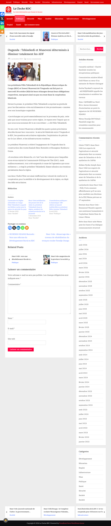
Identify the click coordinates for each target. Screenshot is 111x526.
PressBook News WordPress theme (71, 523)
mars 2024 (83, 377)
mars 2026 (83, 267)
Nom (10, 318)
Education (46, 2)
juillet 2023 (83, 414)
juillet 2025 (83, 304)
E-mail (11, 328)
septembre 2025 (86, 295)
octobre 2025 (84, 290)
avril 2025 (83, 318)
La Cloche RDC (22, 8)
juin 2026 (83, 254)
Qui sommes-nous (97, 2)
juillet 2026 (83, 249)
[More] (27, 228)
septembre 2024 (86, 350)
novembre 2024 (85, 341)
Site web (11, 339)
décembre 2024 (85, 336)
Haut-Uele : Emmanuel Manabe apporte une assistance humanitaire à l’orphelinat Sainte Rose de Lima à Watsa (91, 211)
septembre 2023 (86, 405)
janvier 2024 (84, 387)
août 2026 (83, 245)
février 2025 (84, 327)
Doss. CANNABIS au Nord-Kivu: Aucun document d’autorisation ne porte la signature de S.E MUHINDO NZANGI (90, 108)
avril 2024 (83, 373)
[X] (14, 228)
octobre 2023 (84, 400)
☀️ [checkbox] (5, 520)
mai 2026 (83, 258)
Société (37, 2)
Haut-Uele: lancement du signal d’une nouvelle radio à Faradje (22, 34)
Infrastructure (57, 2)
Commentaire (14, 284)
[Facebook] (10, 228)
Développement (69, 2)
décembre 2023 (85, 391)
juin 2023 (83, 419)
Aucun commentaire (33, 59)
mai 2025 (83, 313)
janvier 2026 (84, 277)
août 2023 (83, 409)
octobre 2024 (84, 345)
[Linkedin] (18, 228)
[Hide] (1, 36)
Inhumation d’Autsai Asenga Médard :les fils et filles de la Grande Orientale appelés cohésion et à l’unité (55, 258)
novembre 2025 (85, 286)
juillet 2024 (83, 359)
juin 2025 (83, 309)
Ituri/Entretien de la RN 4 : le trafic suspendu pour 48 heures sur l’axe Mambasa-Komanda (91, 510)
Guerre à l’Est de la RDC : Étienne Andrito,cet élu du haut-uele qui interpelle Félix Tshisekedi (61, 34)
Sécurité (25, 2)
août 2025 (83, 300)
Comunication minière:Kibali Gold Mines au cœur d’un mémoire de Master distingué (91, 80)
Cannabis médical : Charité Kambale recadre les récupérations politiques (90, 70)
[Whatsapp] (22, 228)
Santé (86, 2)
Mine (31, 2)
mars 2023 (83, 432)
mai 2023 (83, 423)
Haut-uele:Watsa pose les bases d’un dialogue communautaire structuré (90, 224)
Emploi (79, 2)
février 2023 (84, 437)
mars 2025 (83, 322)
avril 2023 (83, 428)
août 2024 (83, 354)
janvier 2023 (84, 441)
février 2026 (84, 272)
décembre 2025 (85, 281)
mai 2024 (83, 368)
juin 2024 (83, 364)
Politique (16, 2)
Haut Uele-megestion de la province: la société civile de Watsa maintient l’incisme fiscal (29, 258)
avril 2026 (83, 263)
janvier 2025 (84, 332)
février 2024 (84, 382)
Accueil (8, 2)
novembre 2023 (85, 396)
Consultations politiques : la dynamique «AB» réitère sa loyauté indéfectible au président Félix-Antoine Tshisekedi (58, 205)
